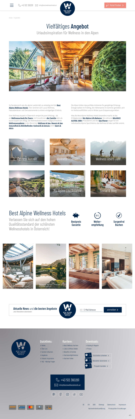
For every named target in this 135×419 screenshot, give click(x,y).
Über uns (44, 348)
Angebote (44, 355)
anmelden (111, 309)
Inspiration (17, 18)
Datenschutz (111, 404)
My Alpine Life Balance (92, 118)
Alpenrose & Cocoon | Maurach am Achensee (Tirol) (26, 89)
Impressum (122, 404)
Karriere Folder (68, 358)
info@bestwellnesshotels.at (48, 5)
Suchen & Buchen (47, 352)
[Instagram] (67, 394)
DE (83, 404)
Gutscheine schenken (98, 355)
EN (89, 404)
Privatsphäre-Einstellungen (117, 408)
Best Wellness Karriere (71, 345)
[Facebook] (60, 394)
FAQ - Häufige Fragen (48, 361)
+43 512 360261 (27, 5)
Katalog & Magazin (93, 345)
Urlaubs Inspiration (47, 358)
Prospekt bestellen (97, 365)
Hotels (43, 345)
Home (10, 18)
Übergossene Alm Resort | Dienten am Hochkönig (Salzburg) (49, 285)
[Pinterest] (53, 394)
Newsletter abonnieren (98, 360)
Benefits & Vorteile (70, 352)
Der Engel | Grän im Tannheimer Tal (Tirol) (17, 286)
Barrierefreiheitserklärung (96, 408)
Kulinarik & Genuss (41, 126)
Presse (89, 348)
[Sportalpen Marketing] (130, 415)
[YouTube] (81, 394)
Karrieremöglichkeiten (71, 355)
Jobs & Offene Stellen (71, 348)
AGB (94, 404)
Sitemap (101, 404)
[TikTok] (74, 394)
